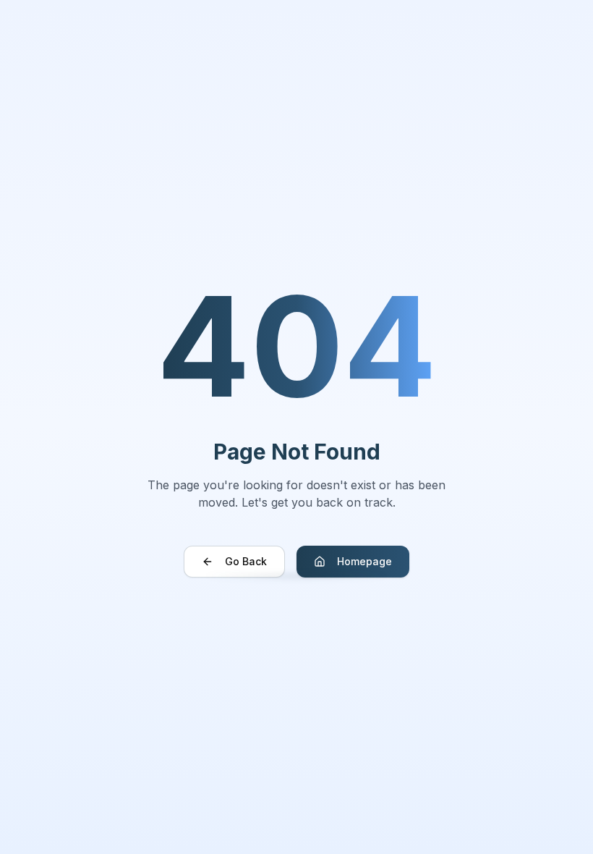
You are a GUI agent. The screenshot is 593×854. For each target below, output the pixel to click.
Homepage (364, 561)
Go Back (246, 561)
